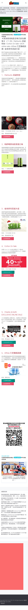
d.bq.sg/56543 (17, 34)
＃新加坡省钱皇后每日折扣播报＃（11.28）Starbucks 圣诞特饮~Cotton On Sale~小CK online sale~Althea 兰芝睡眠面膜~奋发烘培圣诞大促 (14, 43)
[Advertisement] (14, 101)
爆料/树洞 (6, 456)
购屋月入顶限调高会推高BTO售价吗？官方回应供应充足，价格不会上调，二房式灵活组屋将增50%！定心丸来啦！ (13, 507)
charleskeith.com (7, 342)
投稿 (3, 456)
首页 (1, 8)
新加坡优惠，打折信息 (9, 8)
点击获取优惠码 (7, 380)
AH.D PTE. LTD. (11, 600)
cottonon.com (6, 272)
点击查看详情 (6, 136)
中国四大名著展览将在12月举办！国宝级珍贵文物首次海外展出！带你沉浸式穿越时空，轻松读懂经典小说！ (13, 529)
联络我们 (3, 603)
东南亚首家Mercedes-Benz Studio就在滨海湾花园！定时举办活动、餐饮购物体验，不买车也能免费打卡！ (13, 524)
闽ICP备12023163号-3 (6, 601)
